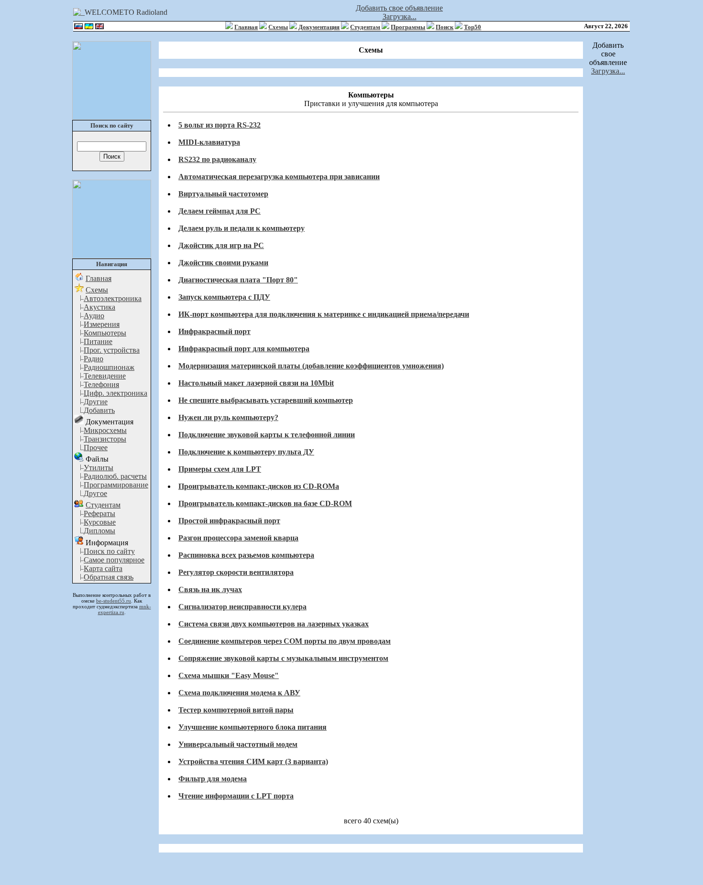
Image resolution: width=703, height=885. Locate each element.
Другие (96, 402)
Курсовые (100, 522)
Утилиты (98, 468)
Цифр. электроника (115, 393)
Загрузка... (400, 16)
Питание (98, 341)
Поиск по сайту (109, 551)
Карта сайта (103, 568)
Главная (246, 27)
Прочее (96, 447)
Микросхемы (105, 430)
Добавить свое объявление (399, 8)
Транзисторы (105, 439)
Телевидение (105, 376)
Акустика (99, 307)
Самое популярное (114, 560)
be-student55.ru (113, 601)
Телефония (101, 384)
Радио (93, 359)
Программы (408, 27)
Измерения (102, 324)
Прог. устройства (112, 350)
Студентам (365, 27)
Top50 (472, 27)
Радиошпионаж (109, 367)
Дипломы (99, 531)
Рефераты (99, 513)
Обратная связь (108, 577)
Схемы (278, 27)
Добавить (99, 410)
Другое (95, 493)
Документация (319, 27)
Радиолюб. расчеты (115, 476)
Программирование (116, 485)
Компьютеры (105, 333)
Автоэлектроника (113, 298)
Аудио (94, 316)
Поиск (444, 27)
